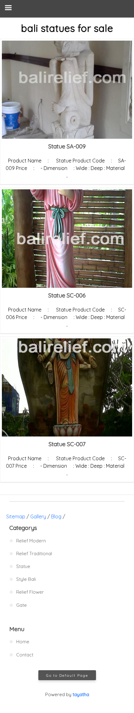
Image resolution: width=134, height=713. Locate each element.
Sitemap (15, 516)
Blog (56, 516)
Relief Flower (30, 592)
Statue (23, 566)
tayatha (81, 694)
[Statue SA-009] (67, 90)
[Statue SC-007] (67, 387)
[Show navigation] (67, 8)
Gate (21, 605)
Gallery (38, 516)
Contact (24, 655)
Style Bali (26, 579)
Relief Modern (31, 541)
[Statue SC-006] (67, 238)
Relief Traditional (34, 553)
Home (22, 642)
